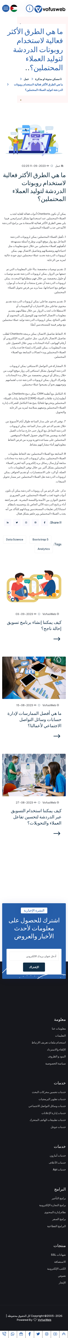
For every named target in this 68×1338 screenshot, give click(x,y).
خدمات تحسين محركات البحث (49, 1092)
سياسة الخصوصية (55, 1063)
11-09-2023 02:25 (34, 166)
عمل (26, 79)
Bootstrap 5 (40, 539)
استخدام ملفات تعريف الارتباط (49, 1042)
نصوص (62, 1275)
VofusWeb (49, 614)
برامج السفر (59, 1219)
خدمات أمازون (58, 1155)
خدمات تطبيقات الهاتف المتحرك (48, 1120)
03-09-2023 (25, 614)
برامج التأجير (59, 1198)
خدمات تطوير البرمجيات (52, 1099)
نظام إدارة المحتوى (55, 1212)
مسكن (55, 79)
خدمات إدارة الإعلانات (54, 1113)
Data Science (14, 539)
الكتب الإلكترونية (56, 1268)
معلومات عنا (59, 1028)
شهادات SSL (58, 1254)
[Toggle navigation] (5, 8)
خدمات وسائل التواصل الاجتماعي (47, 1106)
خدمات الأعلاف (57, 1162)
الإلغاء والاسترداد (56, 1049)
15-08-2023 (25, 705)
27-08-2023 (25, 802)
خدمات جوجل (58, 1127)
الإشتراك (34, 967)
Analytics (44, 549)
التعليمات (60, 1035)
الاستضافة (60, 1261)
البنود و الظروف (57, 1056)
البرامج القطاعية (56, 1226)
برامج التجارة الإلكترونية (52, 1205)
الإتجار (62, 1282)
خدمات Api (59, 1169)
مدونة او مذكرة (43, 79)
